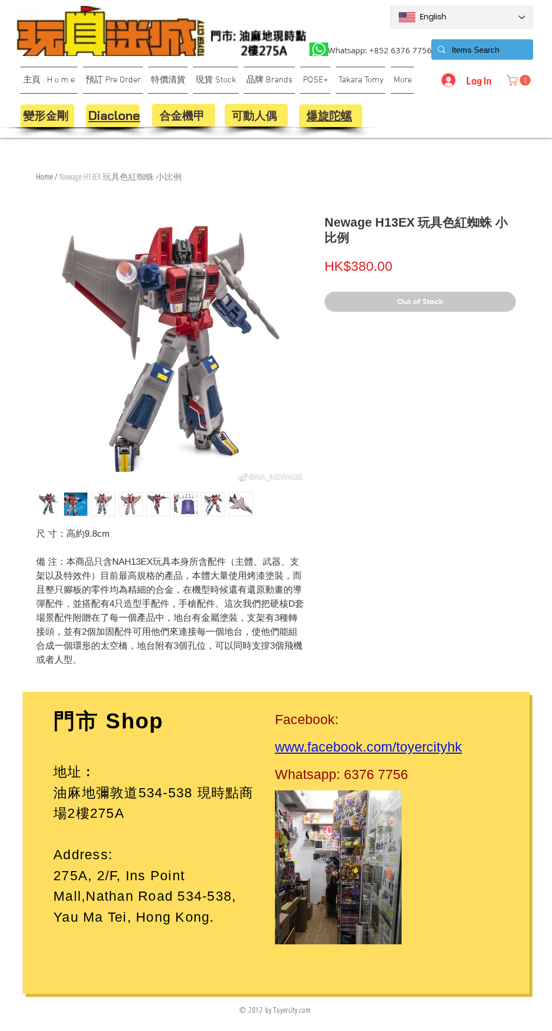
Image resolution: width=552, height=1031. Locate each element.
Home (44, 177)
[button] (520, 80)
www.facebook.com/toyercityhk (368, 746)
